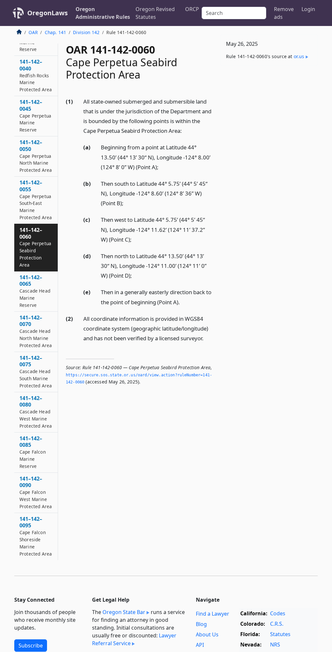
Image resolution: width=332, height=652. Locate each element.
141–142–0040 (35, 75)
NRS (275, 644)
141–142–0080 (35, 412)
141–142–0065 (34, 291)
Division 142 (86, 32)
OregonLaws (47, 12)
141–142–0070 (35, 331)
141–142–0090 (35, 492)
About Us (207, 634)
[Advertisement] (269, 115)
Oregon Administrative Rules (103, 13)
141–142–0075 (35, 371)
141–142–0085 (32, 452)
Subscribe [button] (30, 645)
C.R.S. (276, 623)
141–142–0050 (35, 156)
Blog (201, 624)
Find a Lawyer (212, 613)
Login (308, 9)
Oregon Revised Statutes (155, 13)
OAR (33, 32)
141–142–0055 (35, 199)
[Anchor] (185, 130)
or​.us (299, 56)
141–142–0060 (35, 247)
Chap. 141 (55, 32)
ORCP (192, 9)
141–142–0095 (35, 536)
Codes (277, 613)
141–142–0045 (35, 115)
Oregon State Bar (123, 612)
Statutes (280, 634)
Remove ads (284, 13)
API (200, 644)
